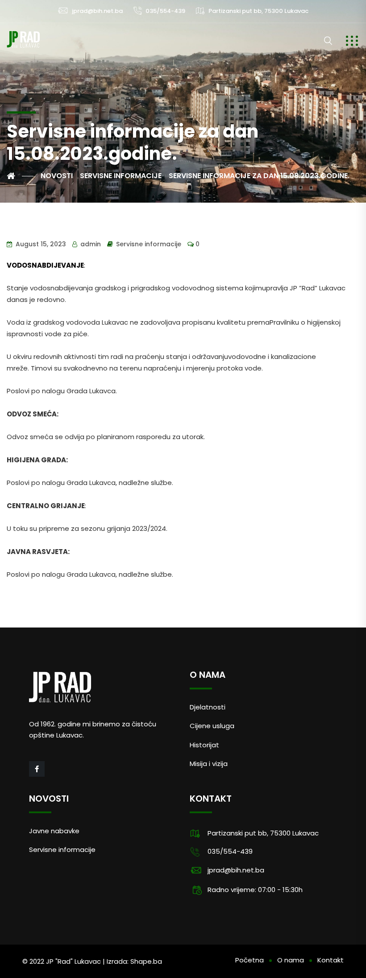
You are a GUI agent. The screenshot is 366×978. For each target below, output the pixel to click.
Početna (249, 960)
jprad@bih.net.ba (97, 11)
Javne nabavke (54, 830)
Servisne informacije (148, 244)
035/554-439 (165, 11)
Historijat (204, 745)
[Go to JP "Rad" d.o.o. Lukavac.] (20, 175)
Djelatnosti (207, 707)
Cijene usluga (212, 725)
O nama (290, 960)
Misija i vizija (209, 763)
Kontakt (330, 960)
